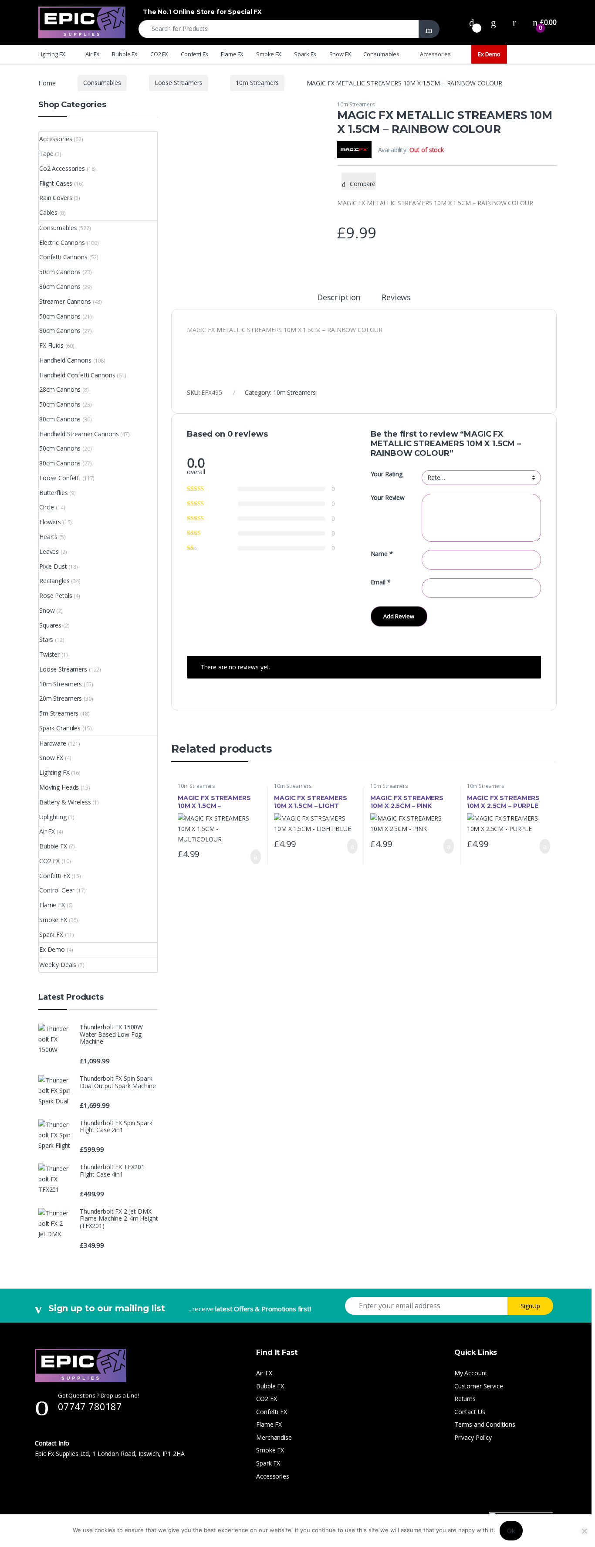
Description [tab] (338, 297)
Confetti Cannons (63, 257)
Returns (465, 1398)
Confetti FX (194, 54)
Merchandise (273, 1437)
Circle (46, 507)
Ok (511, 1530)
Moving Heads (59, 787)
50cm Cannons (60, 272)
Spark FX (305, 54)
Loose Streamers (179, 82)
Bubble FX (125, 54)
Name (382, 554)
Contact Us (469, 1412)
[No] (584, 1531)
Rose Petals (55, 595)
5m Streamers (58, 713)
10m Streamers (257, 82)
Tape (46, 153)
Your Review (388, 498)
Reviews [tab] (396, 297)
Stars (46, 639)
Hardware (52, 743)
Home (46, 82)
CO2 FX (159, 54)
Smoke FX (268, 54)
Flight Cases (55, 183)
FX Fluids (51, 345)
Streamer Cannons (65, 301)
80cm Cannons (60, 286)
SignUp (530, 1306)
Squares (50, 625)
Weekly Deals (57, 964)
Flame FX (232, 54)
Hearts (48, 537)
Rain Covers (55, 197)
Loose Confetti (60, 478)
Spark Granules (60, 728)
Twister (49, 654)
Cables (48, 212)
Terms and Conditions (484, 1424)
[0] (471, 22)
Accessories (435, 54)
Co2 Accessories (62, 168)
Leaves (49, 551)
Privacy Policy (473, 1437)
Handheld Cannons (65, 360)
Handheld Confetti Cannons (77, 375)
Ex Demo (489, 54)
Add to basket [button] (252, 856)
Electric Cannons (62, 242)
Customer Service (478, 1386)
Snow (46, 610)
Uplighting (53, 817)
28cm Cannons (60, 389)
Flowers (50, 522)
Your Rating (386, 474)
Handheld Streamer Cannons (79, 434)
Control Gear (56, 890)
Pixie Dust (53, 566)
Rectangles (54, 581)
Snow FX (340, 54)
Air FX (92, 54)
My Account (470, 1373)
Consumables (381, 54)
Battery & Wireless (65, 802)
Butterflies (53, 493)
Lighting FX (51, 54)
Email (381, 582)
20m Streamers (60, 698)
